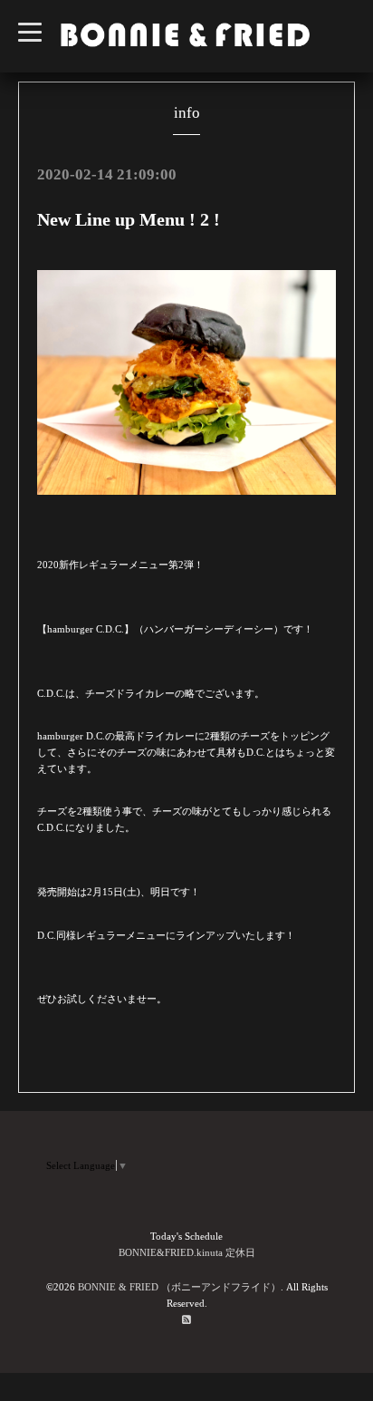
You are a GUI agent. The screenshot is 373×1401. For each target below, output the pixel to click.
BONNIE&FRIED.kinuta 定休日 (187, 1252)
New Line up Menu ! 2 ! (128, 219)
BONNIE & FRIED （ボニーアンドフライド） (179, 1286)
